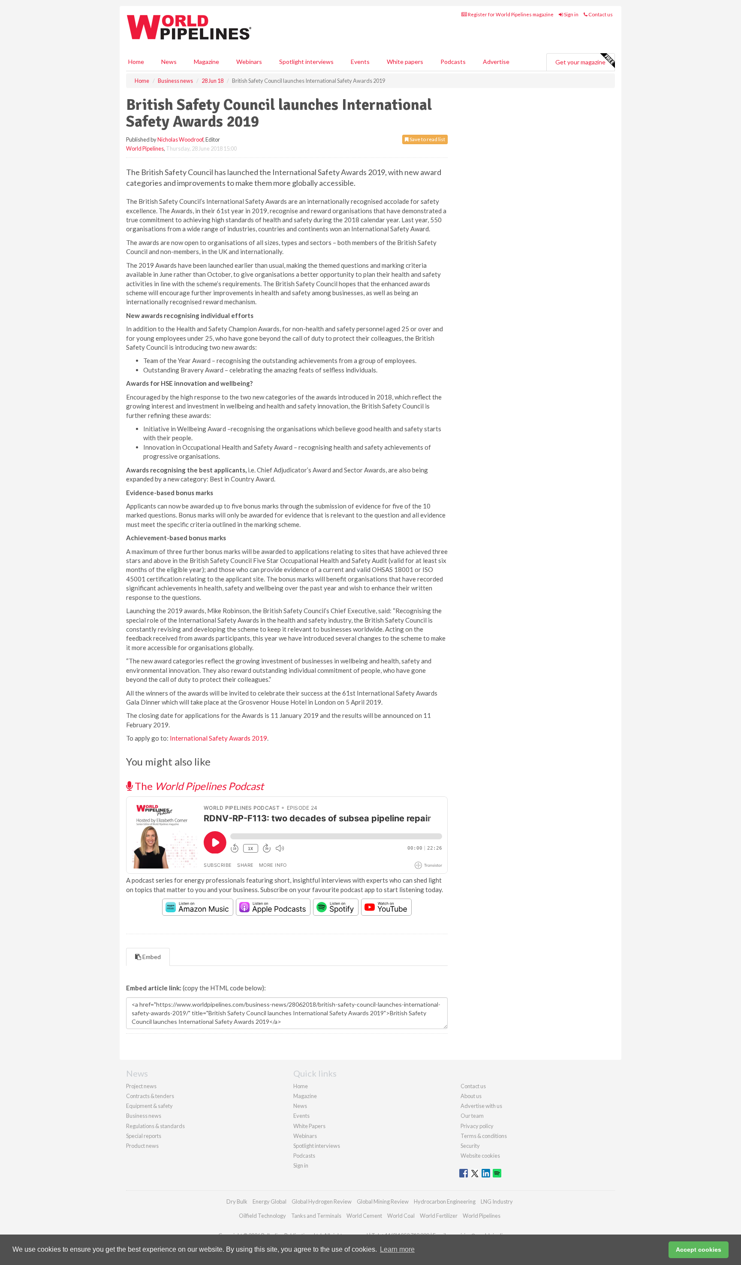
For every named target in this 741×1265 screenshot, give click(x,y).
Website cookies (480, 1155)
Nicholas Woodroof (180, 139)
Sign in (570, 14)
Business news (143, 1115)
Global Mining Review (383, 1201)
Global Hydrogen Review (322, 1201)
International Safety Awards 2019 (218, 738)
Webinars (249, 61)
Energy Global (269, 1201)
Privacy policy (477, 1126)
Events (360, 61)
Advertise (496, 61)
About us (471, 1095)
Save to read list (427, 139)
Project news (141, 1086)
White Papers (309, 1126)
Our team (472, 1115)
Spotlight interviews (306, 61)
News (300, 1105)
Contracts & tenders (150, 1095)
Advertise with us (481, 1105)
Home (136, 61)
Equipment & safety (149, 1105)
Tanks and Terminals (316, 1215)
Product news (142, 1145)
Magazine (206, 61)
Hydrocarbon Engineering (445, 1201)
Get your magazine (580, 62)
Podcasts (453, 61)
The (198, 786)
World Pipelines (145, 148)
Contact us (600, 14)
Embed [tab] (151, 956)
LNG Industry (497, 1201)
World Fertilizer (439, 1215)
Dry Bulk (236, 1201)
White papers (405, 61)
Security (470, 1145)
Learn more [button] (397, 1249)
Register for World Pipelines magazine (510, 14)
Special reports (143, 1135)
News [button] (169, 61)
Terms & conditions (484, 1135)
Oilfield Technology (262, 1215)
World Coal (401, 1215)
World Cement (364, 1215)
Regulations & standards (155, 1126)
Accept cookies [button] (698, 1249)
